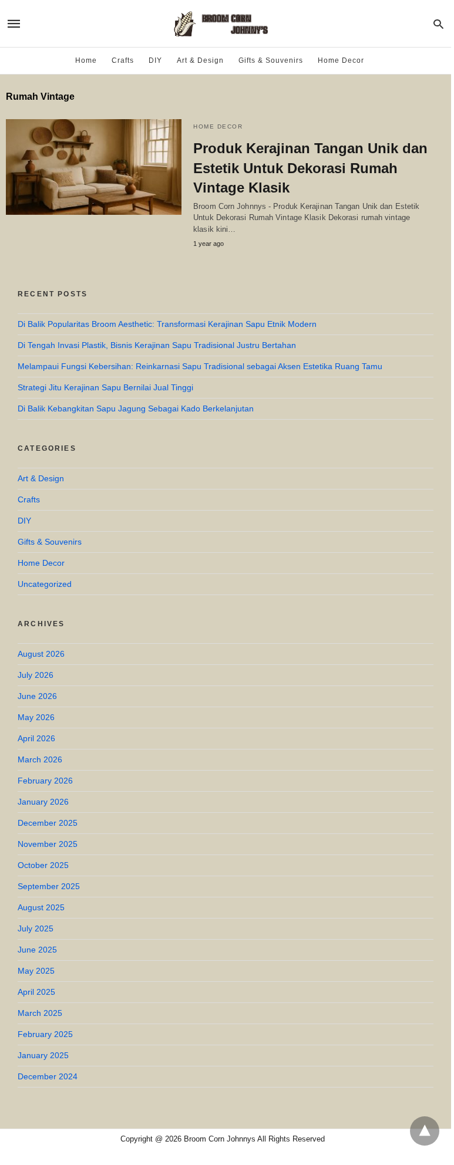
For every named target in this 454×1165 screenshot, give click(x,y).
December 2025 (48, 823)
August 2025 (41, 907)
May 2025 (36, 970)
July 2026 (35, 675)
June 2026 (37, 696)
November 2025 (48, 844)
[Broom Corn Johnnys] (225, 23)
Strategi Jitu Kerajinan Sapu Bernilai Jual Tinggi (105, 387)
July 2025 (35, 928)
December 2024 (48, 1076)
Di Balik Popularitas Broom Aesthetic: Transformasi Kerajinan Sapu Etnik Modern (167, 324)
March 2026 (40, 759)
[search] (438, 24)
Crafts (123, 60)
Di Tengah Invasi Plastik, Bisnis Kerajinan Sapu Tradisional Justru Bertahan (157, 345)
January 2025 (43, 1055)
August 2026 (41, 654)
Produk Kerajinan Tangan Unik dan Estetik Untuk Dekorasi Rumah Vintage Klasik (310, 167)
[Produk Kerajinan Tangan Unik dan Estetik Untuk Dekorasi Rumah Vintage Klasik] (93, 167)
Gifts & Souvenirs (270, 60)
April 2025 (36, 992)
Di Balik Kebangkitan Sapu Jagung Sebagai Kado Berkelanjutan (136, 408)
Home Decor (341, 60)
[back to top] (424, 1131)
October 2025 (43, 865)
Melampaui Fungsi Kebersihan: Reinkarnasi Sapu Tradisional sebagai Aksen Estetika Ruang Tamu (200, 366)
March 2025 (40, 1013)
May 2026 (36, 717)
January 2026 (43, 801)
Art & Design (200, 60)
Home (86, 60)
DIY (155, 60)
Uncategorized (45, 584)
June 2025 (37, 949)
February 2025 (45, 1034)
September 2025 (49, 886)
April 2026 (36, 738)
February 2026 (45, 780)
